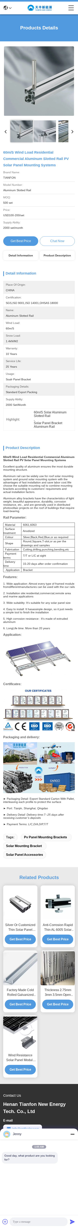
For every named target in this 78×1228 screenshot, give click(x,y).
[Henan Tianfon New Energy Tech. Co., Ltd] (40, 8)
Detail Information (21, 255)
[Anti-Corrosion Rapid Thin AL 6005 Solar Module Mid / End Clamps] (58, 903)
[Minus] (72, 1134)
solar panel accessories (24, 854)
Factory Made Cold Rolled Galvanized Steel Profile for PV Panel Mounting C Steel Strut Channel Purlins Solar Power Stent (20, 992)
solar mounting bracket (24, 846)
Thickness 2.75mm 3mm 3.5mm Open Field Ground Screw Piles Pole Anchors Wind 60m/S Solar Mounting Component (57, 992)
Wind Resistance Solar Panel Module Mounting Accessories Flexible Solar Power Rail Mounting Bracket (20, 1058)
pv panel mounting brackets (45, 837)
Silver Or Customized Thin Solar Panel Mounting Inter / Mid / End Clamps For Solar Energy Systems (20, 927)
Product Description (57, 255)
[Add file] (5, 1221)
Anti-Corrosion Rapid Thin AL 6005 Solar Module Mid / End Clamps (58, 927)
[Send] (72, 1221)
